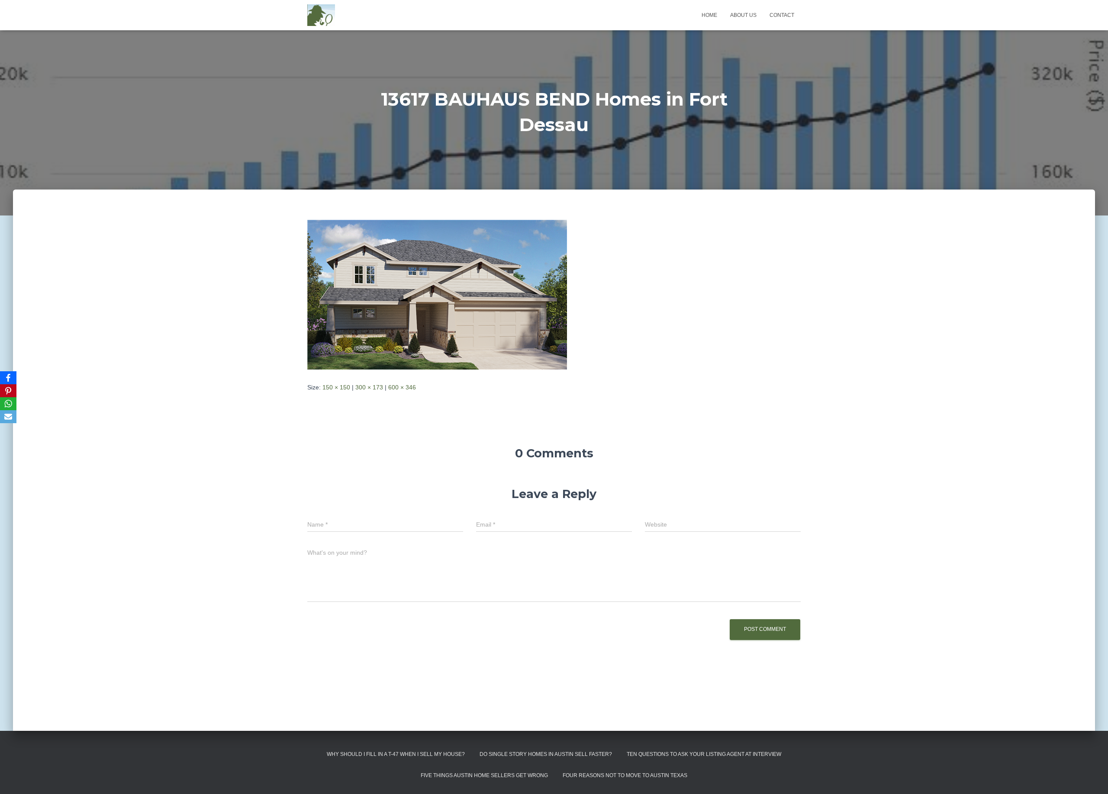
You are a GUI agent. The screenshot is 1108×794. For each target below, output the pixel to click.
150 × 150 (336, 387)
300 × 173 (369, 387)
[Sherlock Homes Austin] (321, 15)
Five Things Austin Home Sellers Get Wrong (484, 775)
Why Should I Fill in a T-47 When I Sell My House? (396, 754)
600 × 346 (402, 387)
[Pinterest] (8, 390)
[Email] (8, 416)
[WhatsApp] (8, 403)
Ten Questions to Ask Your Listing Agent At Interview (704, 754)
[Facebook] (8, 377)
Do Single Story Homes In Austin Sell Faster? (546, 754)
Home (709, 15)
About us (743, 15)
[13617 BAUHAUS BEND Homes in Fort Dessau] (437, 293)
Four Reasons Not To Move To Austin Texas (625, 775)
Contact (782, 15)
